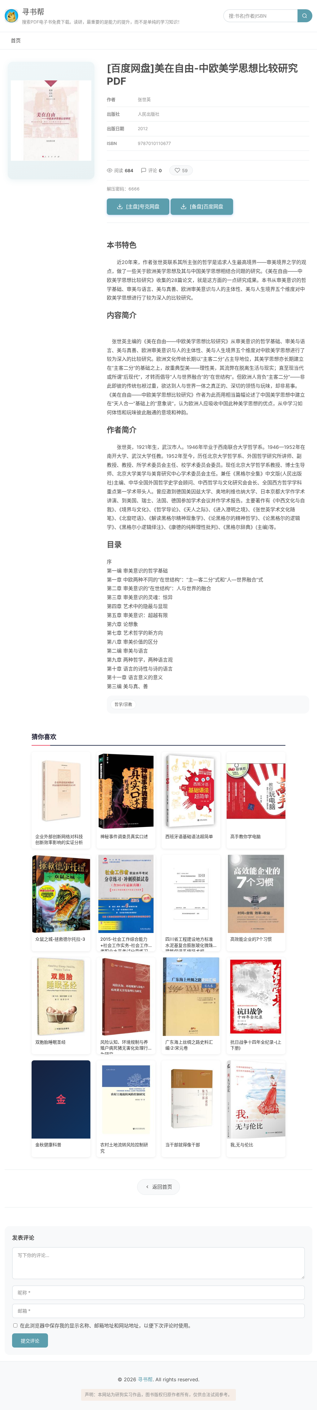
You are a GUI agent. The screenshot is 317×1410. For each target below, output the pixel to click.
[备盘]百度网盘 (206, 206)
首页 (16, 40)
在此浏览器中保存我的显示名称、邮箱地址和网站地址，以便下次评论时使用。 (106, 1326)
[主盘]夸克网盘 (142, 206)
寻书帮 (33, 11)
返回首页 (162, 1187)
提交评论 (30, 1341)
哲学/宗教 (123, 704)
